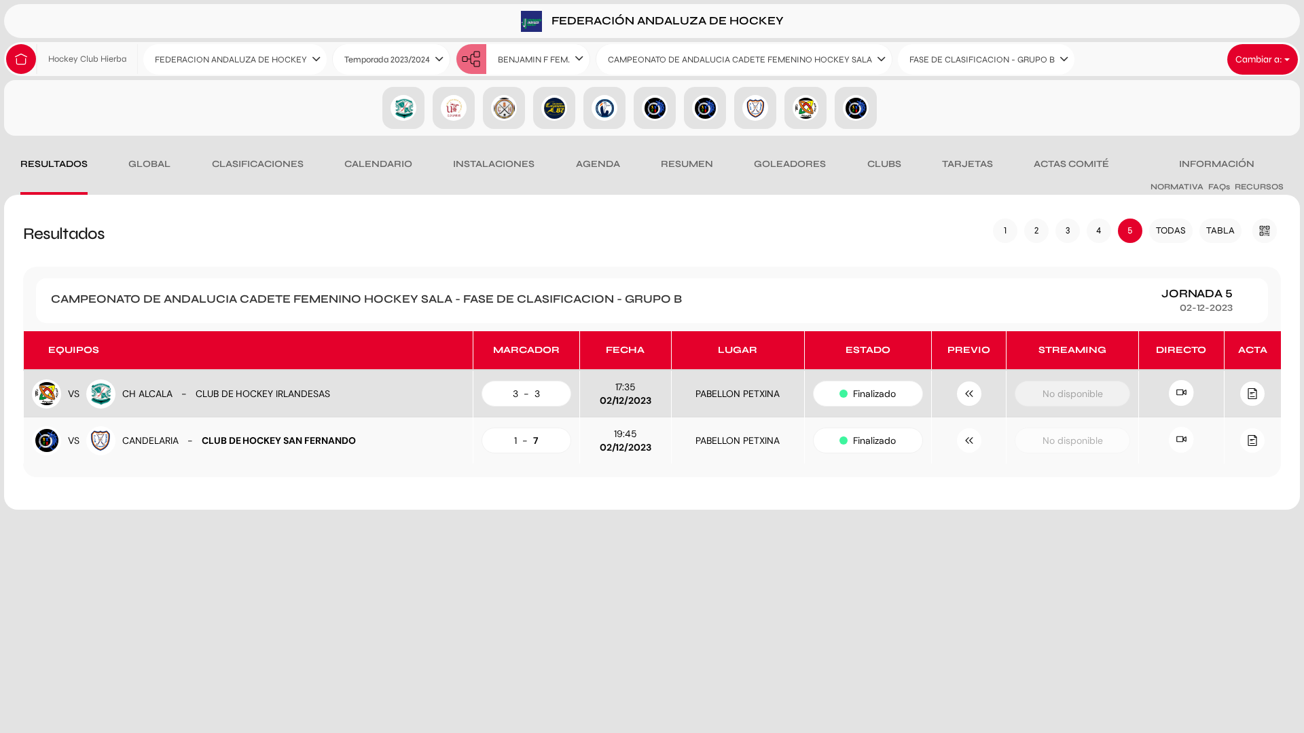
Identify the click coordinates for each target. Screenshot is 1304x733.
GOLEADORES (790, 164)
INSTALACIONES (494, 164)
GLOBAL (149, 164)
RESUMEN (687, 164)
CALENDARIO (378, 164)
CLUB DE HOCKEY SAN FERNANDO (279, 440)
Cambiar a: (1259, 59)
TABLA (1220, 230)
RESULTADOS (54, 164)
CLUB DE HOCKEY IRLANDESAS (263, 394)
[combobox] (235, 59)
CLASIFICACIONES (258, 164)
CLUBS (884, 164)
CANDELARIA (150, 440)
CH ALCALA (147, 394)
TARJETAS (967, 164)
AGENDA (598, 164)
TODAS (1171, 230)
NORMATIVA (1177, 186)
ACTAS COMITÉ (1071, 164)
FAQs (1219, 186)
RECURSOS (1259, 186)
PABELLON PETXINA (737, 394)
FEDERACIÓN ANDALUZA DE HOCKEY (666, 20)
